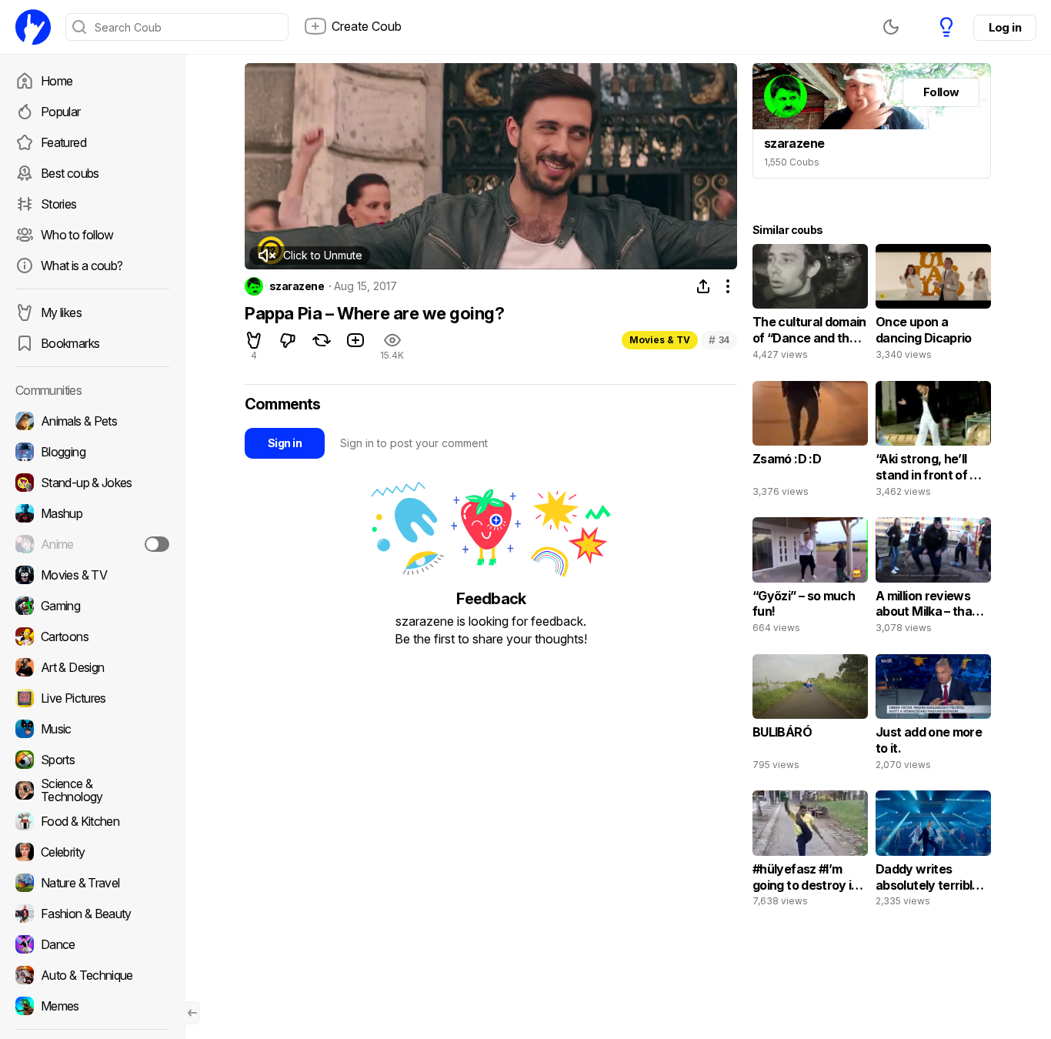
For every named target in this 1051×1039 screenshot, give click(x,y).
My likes (61, 312)
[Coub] (33, 27)
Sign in (285, 442)
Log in (1005, 27)
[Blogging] (92, 451)
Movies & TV (659, 340)
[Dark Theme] (891, 27)
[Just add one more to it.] (933, 715)
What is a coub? (81, 265)
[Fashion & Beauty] (92, 913)
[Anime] (92, 544)
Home (56, 81)
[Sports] (92, 759)
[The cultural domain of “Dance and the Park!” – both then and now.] (810, 305)
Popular (61, 111)
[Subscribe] (157, 544)
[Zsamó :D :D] (810, 442)
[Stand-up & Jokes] (92, 482)
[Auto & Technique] (92, 975)
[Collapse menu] (192, 1013)
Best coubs (70, 173)
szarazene (296, 286)
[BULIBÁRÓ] (810, 715)
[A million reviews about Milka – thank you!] (933, 578)
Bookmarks (70, 343)
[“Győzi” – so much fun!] (810, 578)
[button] (309, 255)
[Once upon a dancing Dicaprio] (933, 305)
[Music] (92, 728)
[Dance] (92, 944)
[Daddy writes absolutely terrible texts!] (933, 852)
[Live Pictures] (92, 698)
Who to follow (77, 234)
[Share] (703, 286)
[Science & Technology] (92, 790)
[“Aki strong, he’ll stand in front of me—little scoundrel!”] (933, 442)
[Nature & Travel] (92, 882)
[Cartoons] (92, 636)
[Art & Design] (92, 667)
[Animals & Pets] (92, 421)
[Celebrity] (92, 852)
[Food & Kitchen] (92, 821)
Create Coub (367, 26)
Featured (63, 142)
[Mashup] (92, 513)
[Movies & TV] (92, 575)
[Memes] (92, 1006)
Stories (59, 204)
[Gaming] (92, 605)
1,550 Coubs (791, 162)
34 (719, 339)
